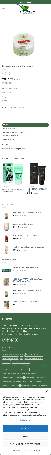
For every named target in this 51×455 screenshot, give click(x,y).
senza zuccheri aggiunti (28, 385)
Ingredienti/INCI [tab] (9, 128)
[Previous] (2, 181)
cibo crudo (6, 362)
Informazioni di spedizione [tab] (14, 132)
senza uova (15, 385)
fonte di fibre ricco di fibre (11, 373)
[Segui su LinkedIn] (16, 340)
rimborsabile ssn (8, 377)
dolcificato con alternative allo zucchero (16, 370)
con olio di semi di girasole (20, 362)
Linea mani (12, 97)
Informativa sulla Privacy (30, 450)
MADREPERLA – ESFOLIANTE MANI (37, 190)
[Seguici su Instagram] (8, 340)
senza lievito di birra (19, 381)
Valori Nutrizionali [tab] (11, 136)
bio (6, 100)
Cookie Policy (15, 450)
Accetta (25, 428)
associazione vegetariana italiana (13, 354)
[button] (46, 391)
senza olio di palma (35, 381)
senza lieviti (40, 377)
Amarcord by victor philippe (13, 107)
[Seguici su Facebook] (4, 340)
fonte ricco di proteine (29, 373)
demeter (26, 366)
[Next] (48, 181)
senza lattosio (29, 377)
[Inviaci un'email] (12, 340)
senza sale (6, 385)
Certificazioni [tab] (9, 139)
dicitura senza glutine (38, 366)
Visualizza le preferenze (25, 444)
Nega (26, 436)
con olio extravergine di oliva (12, 366)
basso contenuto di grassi (34, 354)
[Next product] (4, 73)
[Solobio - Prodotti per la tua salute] (25, 9)
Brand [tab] (5, 125)
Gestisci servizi (24, 420)
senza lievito (7, 381)
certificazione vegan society (34, 358)
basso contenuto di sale (10, 358)
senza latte (19, 377)
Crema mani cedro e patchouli (12, 189)
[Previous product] (8, 73)
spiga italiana (43, 385)
